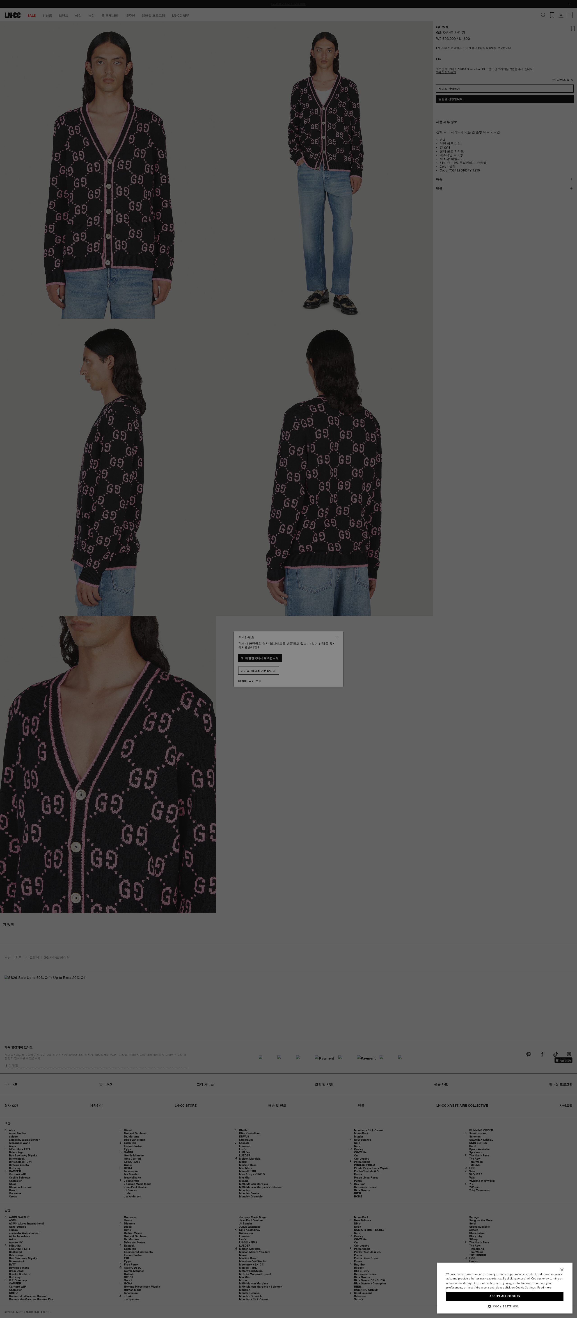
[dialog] (504, 1288)
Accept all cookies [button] (505, 1296)
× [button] (561, 1270)
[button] (504, 1306)
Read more (544, 1287)
